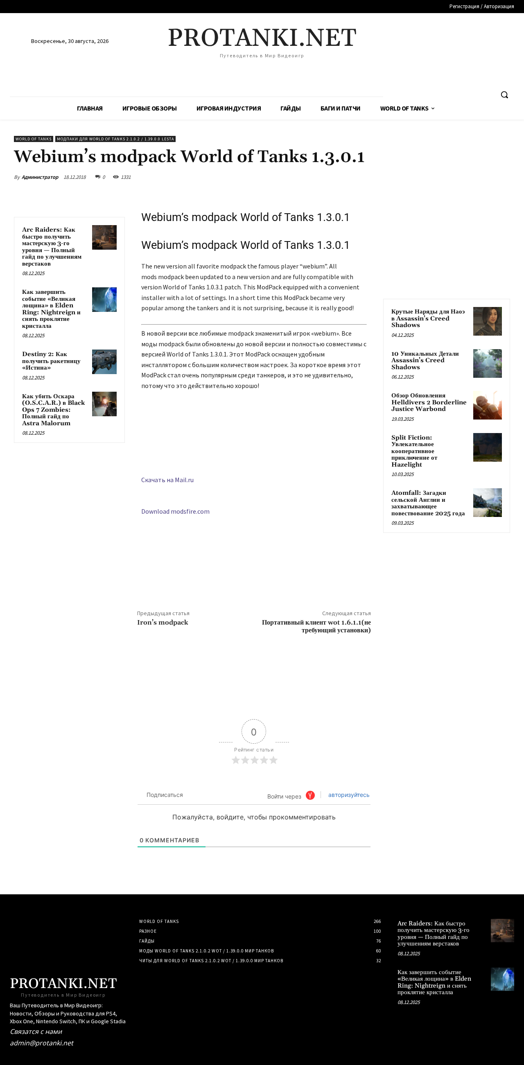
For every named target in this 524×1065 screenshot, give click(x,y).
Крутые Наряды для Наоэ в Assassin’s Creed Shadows (428, 318)
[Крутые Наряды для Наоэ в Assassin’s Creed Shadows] (487, 321)
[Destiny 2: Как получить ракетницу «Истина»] (104, 362)
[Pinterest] (324, 177)
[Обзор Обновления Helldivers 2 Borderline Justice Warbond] (487, 405)
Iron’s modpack (162, 622)
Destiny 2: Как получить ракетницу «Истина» (51, 361)
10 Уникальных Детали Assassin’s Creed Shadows (425, 360)
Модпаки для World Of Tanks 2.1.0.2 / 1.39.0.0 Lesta (115, 139)
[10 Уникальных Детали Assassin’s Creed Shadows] (487, 363)
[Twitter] (305, 177)
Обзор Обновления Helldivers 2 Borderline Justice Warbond (429, 402)
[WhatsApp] (343, 177)
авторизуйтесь (348, 794)
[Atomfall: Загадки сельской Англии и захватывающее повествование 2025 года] (487, 502)
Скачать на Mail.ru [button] (167, 480)
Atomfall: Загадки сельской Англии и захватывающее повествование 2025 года (428, 503)
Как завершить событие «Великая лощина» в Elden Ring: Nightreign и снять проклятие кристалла (51, 309)
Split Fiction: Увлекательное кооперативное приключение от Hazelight (414, 451)
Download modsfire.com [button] (175, 511)
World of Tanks (34, 139)
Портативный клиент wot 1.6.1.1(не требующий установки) (316, 626)
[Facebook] (286, 177)
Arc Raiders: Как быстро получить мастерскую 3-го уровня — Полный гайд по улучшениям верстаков (51, 247)
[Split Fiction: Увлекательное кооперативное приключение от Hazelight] (487, 447)
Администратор (40, 177)
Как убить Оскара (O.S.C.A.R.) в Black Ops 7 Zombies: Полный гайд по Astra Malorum (53, 410)
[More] (362, 177)
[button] (504, 94)
